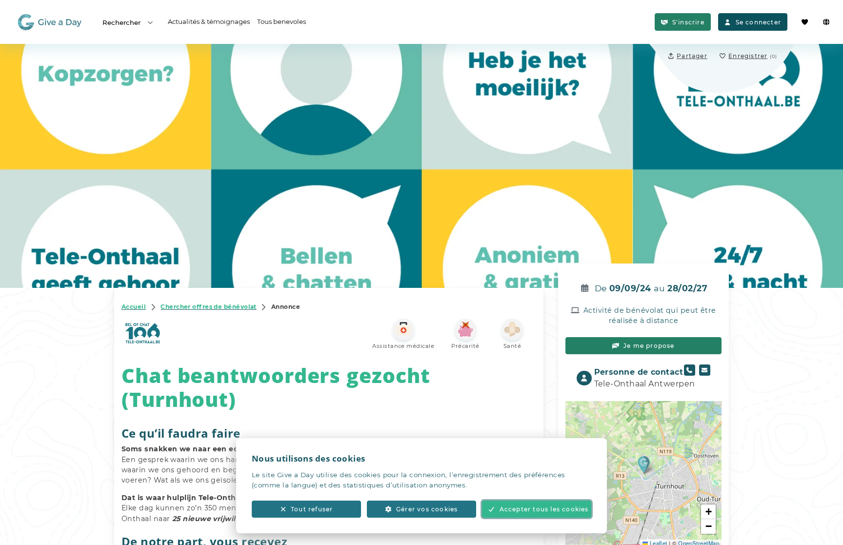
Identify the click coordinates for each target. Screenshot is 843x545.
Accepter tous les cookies (544, 509)
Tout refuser (312, 509)
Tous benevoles (281, 21)
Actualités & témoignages (209, 21)
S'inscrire (688, 22)
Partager (692, 56)
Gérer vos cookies (427, 509)
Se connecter (758, 22)
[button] (644, 464)
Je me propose (649, 345)
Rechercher (121, 22)
